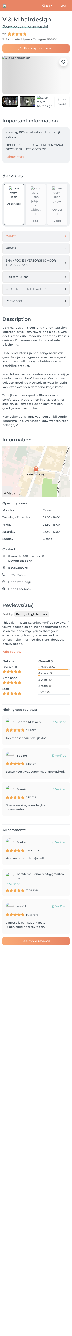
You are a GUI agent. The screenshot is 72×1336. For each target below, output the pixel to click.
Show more (15, 157)
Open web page (20, 582)
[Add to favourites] (63, 62)
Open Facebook (19, 589)
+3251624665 (17, 575)
